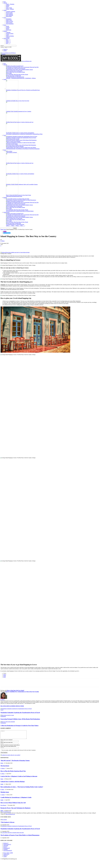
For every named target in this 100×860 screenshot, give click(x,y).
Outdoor (8, 37)
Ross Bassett (3, 805)
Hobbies (5, 31)
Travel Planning (6, 233)
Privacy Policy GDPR (8, 852)
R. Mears (2, 240)
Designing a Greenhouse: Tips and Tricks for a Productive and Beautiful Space (23, 90)
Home (2, 229)
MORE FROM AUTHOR (18, 706)
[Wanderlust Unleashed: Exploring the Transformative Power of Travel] (21, 136)
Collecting (8, 32)
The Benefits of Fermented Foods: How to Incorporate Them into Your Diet (22, 67)
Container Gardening (10, 11)
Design (7, 26)
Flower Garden (9, 12)
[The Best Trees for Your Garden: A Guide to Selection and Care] (12, 120)
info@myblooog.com (10, 814)
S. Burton (3, 768)
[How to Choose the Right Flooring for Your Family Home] (12, 193)
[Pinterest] (12, 248)
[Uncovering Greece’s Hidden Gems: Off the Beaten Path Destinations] (12, 143)
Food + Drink (9, 7)
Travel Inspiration (10, 23)
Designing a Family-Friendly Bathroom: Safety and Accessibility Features (22, 184)
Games (7, 34)
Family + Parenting (10, 4)
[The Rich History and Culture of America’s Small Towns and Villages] (15, 146)
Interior (7, 28)
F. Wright (3, 794)
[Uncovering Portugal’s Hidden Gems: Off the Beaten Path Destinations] (12, 138)
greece (4, 674)
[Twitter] (7, 248)
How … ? (8, 39)
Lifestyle (5, 2)
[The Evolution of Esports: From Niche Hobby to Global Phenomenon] (17, 198)
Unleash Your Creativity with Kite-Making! (13, 781)
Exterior (7, 27)
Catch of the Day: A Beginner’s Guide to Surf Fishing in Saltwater (19, 776)
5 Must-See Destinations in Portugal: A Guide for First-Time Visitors (20, 142)
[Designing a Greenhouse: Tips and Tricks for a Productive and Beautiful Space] (12, 88)
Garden (4, 10)
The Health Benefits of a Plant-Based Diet (15, 76)
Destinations (8, 18)
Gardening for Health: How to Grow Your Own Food (17, 100)
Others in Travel (9, 21)
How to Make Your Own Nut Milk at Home (15, 72)
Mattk (2, 763)
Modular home (5, 792)
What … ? (8, 40)
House (4, 25)
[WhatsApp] (17, 248)
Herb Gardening (9, 15)
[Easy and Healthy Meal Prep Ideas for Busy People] (9, 73)
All (6, 78)
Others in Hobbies (10, 36)
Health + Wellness (10, 9)
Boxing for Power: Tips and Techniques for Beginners (15, 808)
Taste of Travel (9, 22)
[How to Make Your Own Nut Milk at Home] (14, 70)
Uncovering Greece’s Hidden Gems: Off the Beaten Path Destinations (21, 145)
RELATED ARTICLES (6, 706)
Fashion (7, 5)
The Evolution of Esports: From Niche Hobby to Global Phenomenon (21, 200)
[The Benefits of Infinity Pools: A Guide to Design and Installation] (12, 131)
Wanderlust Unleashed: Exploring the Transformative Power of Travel (21, 137)
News (4, 1)
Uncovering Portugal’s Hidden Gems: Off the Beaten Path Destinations (21, 140)
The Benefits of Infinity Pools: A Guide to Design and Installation (20, 132)
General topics (6, 38)
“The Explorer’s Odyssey (11, 152)
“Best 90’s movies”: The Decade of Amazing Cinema (15, 760)
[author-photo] (4, 698)
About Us (5, 49)
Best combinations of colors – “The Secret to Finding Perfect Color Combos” (22, 787)
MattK (2, 784)
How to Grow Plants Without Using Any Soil (13, 802)
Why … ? (8, 43)
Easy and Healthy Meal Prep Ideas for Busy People (17, 74)
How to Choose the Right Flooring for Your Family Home (18, 195)
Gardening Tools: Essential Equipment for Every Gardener (18, 111)
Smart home (8, 29)
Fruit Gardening (9, 13)
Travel (4, 17)
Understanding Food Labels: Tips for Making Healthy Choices (19, 69)
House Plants (9, 16)
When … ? (8, 42)
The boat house (5, 765)
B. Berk (2, 789)
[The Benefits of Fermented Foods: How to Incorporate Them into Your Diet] (14, 65)
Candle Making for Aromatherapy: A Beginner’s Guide (16, 797)
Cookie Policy (6, 854)
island (4, 675)
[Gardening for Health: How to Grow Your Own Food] (12, 99)
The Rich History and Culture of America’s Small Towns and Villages (21, 147)
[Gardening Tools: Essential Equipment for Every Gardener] (12, 110)
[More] (22, 247)
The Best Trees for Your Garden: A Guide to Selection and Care (19, 122)
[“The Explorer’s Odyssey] (9, 151)
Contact (5, 50)
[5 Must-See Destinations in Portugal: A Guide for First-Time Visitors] (13, 141)
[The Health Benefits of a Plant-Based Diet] (13, 75)
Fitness (7, 6)
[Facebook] (3, 248)
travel (4, 677)
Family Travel (9, 20)
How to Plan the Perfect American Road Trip (13, 771)
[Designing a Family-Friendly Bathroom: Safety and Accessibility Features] (12, 183)
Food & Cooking (9, 33)
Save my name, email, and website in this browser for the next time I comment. (19, 750)
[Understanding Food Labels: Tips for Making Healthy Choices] (15, 68)
